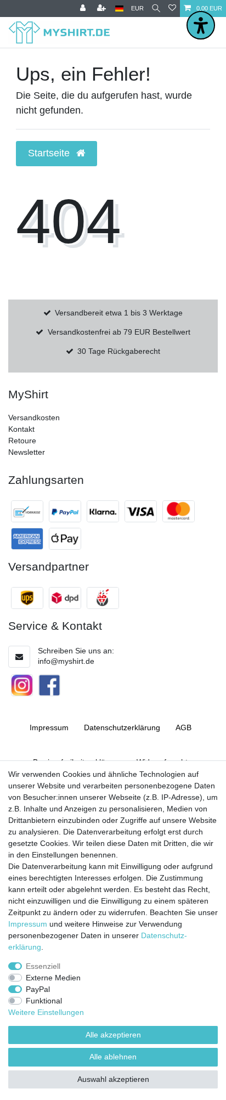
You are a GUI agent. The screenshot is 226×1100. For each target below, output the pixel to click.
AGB (183, 727)
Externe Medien (53, 977)
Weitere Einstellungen (46, 1012)
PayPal (38, 989)
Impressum (49, 727)
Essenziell (43, 966)
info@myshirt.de (66, 661)
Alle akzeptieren (113, 1034)
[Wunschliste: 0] (172, 8)
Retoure (22, 440)
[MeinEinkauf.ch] (103, 598)
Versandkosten (34, 417)
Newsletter (26, 452)
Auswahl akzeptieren (113, 1079)
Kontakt (21, 429)
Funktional (44, 1000)
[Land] (119, 8)
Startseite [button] (50, 153)
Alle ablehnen (113, 1056)
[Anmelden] (84, 8)
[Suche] (156, 8)
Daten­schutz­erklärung (122, 727)
